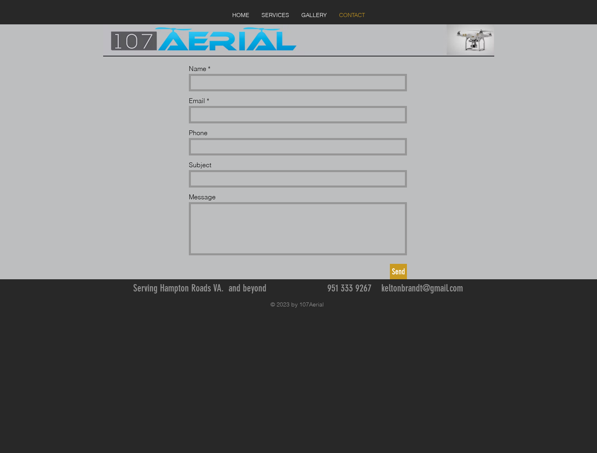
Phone (198, 132)
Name (197, 68)
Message (202, 197)
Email (197, 100)
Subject (200, 165)
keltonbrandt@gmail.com (422, 288)
